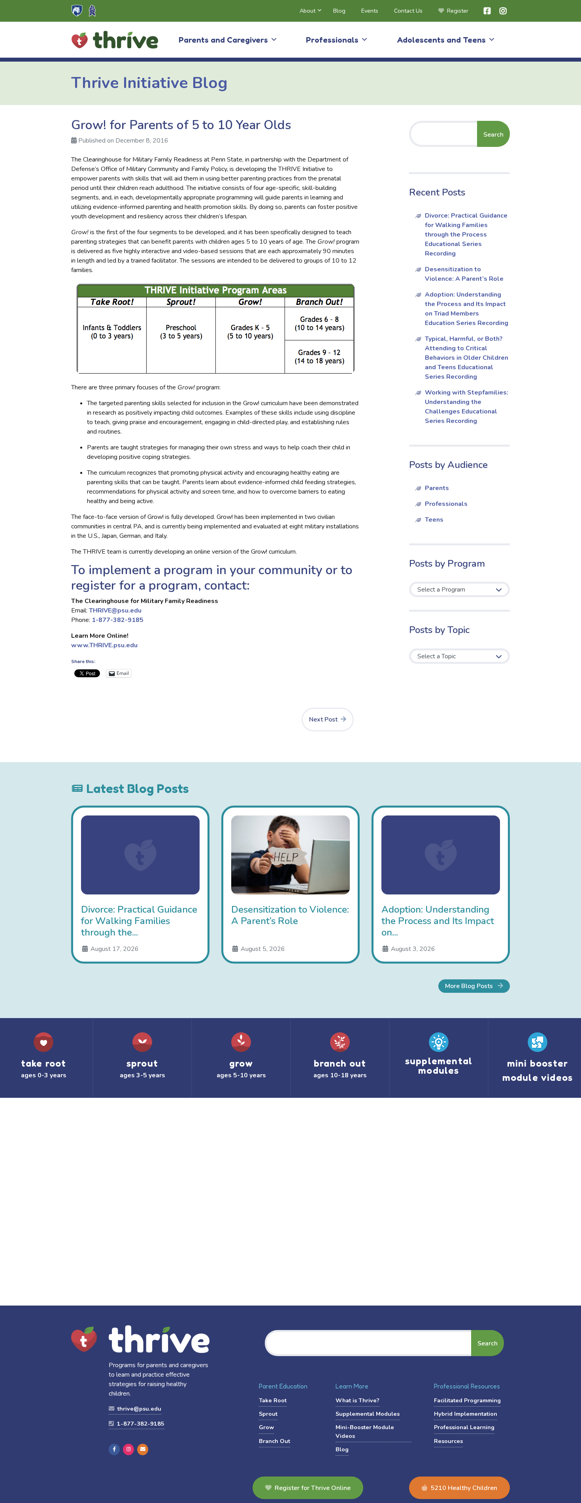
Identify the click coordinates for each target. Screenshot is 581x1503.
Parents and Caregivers (223, 40)
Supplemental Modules (368, 1414)
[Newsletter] (142, 1449)
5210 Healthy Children (463, 1488)
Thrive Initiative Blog (149, 83)
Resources (448, 1441)
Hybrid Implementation (465, 1414)
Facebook (487, 11)
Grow (266, 1427)
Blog (339, 11)
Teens (434, 519)
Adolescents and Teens (441, 40)
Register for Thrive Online (313, 1488)
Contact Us (408, 11)
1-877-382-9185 (117, 620)
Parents (437, 488)
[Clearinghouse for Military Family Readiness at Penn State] (92, 11)
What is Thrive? (357, 1400)
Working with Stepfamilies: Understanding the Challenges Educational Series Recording (466, 406)
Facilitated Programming (467, 1400)
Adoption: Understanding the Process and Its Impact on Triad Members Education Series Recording (466, 308)
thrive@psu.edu (138, 1409)
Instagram (503, 11)
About (307, 11)
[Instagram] (128, 1449)
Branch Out (274, 1441)
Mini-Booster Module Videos (365, 1431)
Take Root (273, 1400)
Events (369, 11)
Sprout (268, 1414)
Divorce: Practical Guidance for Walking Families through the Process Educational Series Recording (466, 234)
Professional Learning (464, 1427)
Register (457, 11)
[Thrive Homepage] (84, 1339)
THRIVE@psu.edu (115, 610)
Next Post (323, 719)
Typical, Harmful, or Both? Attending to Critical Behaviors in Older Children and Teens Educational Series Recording (466, 357)
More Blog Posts (469, 986)
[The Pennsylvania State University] (77, 11)
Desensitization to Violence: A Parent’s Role (464, 274)
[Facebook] (114, 1449)
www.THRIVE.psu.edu (104, 645)
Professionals (332, 40)
